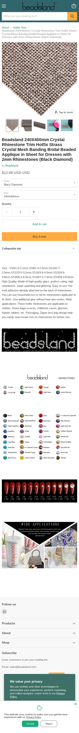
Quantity (6, 204)
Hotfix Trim (19, 27)
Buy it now (39, 236)
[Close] (76, 704)
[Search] (72, 16)
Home (5, 27)
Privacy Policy (33, 717)
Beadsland (12, 165)
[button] (12, 125)
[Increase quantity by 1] (34, 212)
